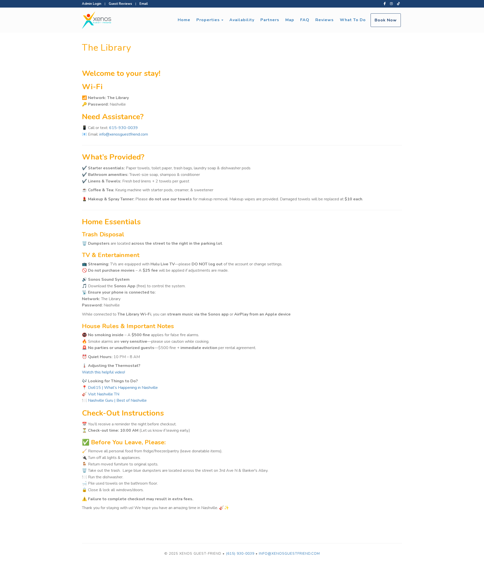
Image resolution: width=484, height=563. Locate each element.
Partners (269, 20)
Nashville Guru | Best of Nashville (118, 400)
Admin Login (91, 4)
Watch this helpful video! (103, 372)
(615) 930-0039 (240, 553)
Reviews (324, 20)
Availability (241, 20)
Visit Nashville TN (103, 394)
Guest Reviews (120, 4)
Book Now (386, 20)
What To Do (353, 20)
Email (143, 4)
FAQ (304, 20)
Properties (208, 20)
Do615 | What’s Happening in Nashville (123, 387)
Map (289, 20)
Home (184, 20)
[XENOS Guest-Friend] (162, 20)
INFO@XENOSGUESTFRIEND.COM (289, 553)
